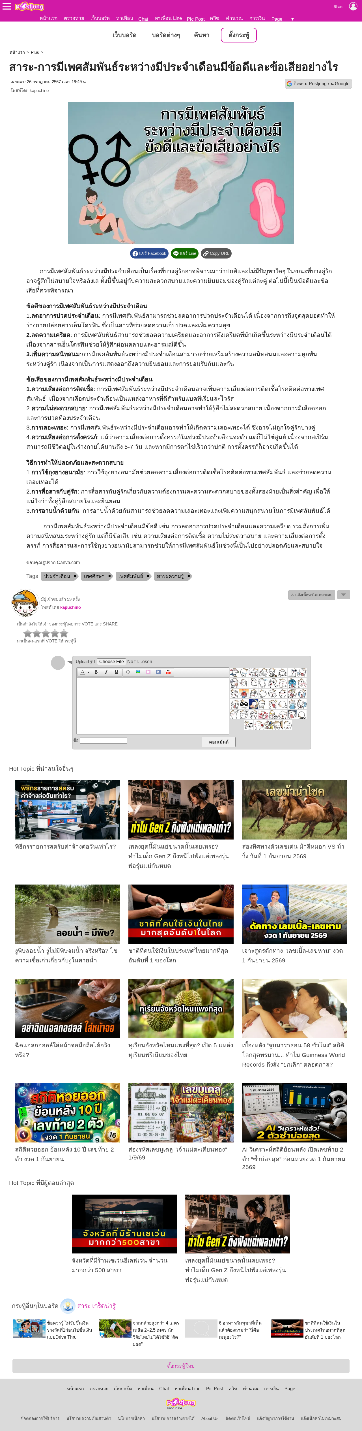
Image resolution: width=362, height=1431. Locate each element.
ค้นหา (202, 35)
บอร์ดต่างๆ (166, 35)
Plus (35, 52)
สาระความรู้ (170, 576)
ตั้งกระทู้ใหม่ (181, 1366)
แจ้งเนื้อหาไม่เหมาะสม (321, 1418)
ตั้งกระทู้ (239, 35)
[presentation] (81, 672)
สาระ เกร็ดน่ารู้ (96, 1305)
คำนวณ (234, 18)
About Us (210, 1418)
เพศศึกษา (94, 576)
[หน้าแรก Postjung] (29, 6)
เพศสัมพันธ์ (130, 576)
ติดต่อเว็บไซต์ (237, 1418)
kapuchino (39, 90)
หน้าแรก (48, 18)
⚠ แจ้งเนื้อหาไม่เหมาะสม (312, 595)
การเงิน (257, 18)
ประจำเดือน (57, 576)
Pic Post (196, 19)
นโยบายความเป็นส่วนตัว (88, 1418)
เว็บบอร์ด (100, 18)
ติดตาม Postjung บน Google (322, 83)
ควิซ (214, 18)
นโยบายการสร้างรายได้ (173, 1418)
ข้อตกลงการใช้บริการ (40, 1418)
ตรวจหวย (74, 18)
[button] (84, 672)
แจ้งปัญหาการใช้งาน (275, 1418)
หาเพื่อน (124, 18)
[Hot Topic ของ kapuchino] (25, 615)
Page (277, 19)
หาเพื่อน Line (168, 18)
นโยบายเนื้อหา (131, 1418)
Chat (143, 19)
